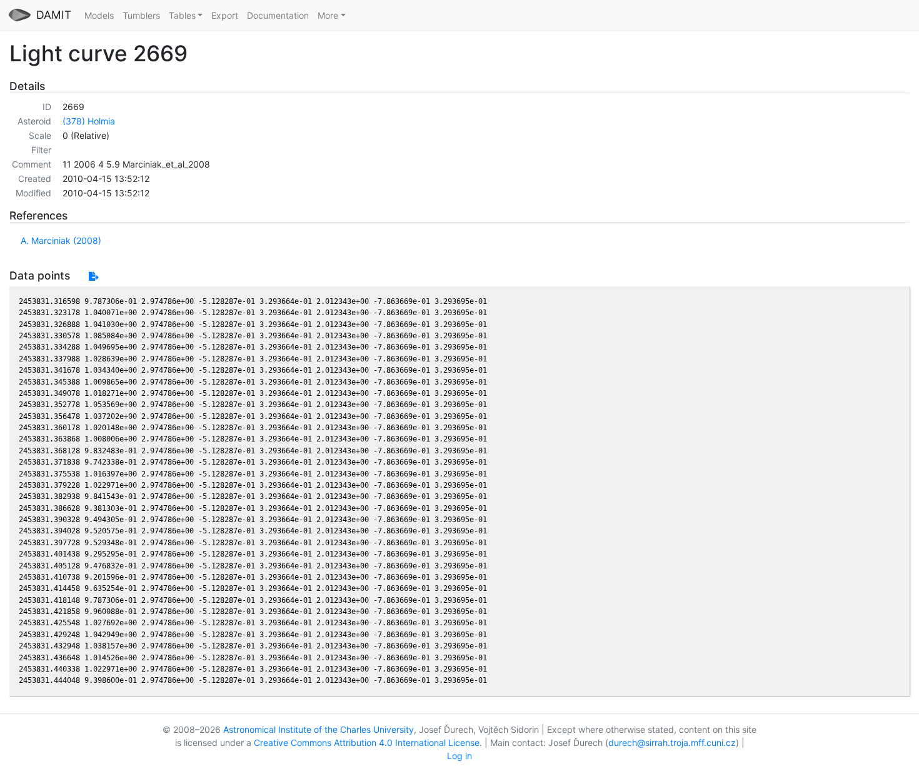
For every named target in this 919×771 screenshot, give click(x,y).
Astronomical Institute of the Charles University (318, 729)
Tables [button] (182, 15)
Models (99, 15)
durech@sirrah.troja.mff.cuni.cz (672, 742)
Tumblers (141, 15)
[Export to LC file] (93, 276)
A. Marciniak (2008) (61, 240)
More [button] (328, 15)
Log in (459, 755)
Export (224, 15)
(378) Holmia (89, 121)
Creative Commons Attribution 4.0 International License (367, 742)
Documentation (278, 15)
